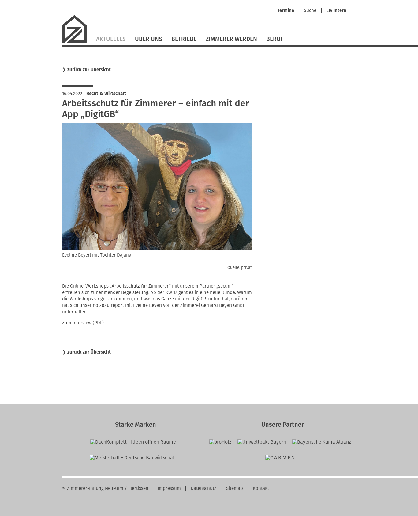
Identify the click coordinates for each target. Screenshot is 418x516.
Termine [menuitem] (285, 10)
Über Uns (148, 39)
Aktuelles (111, 39)
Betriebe (183, 39)
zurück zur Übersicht (89, 69)
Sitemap (234, 488)
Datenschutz (203, 488)
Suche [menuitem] (310, 10)
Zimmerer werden (231, 39)
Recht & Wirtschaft (106, 93)
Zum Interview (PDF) (83, 323)
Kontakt (261, 488)
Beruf (274, 39)
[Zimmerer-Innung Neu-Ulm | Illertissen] (76, 42)
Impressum (169, 488)
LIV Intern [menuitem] (336, 10)
